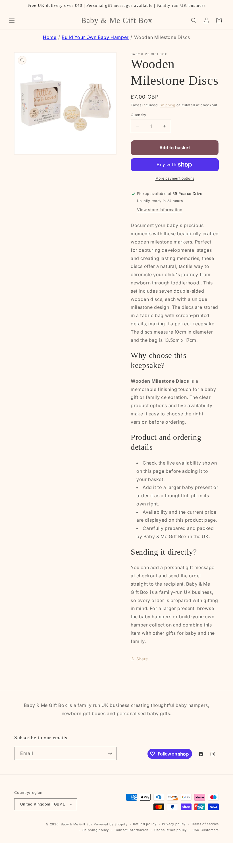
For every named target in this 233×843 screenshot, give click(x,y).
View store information (159, 209)
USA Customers (205, 830)
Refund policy (144, 824)
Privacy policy (174, 824)
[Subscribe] (110, 753)
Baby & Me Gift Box (77, 824)
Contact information (132, 830)
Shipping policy (95, 830)
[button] (12, 20)
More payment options (174, 178)
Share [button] (142, 658)
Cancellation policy (170, 830)
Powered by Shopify (111, 824)
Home (49, 37)
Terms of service (205, 824)
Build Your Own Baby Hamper (95, 37)
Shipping (167, 105)
